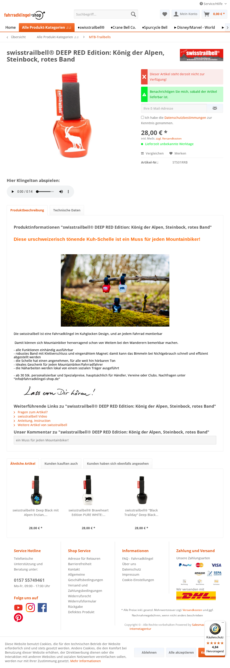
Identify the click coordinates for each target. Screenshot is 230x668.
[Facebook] (42, 611)
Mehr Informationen (85, 661)
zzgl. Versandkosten (169, 138)
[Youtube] (18, 611)
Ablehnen (149, 652)
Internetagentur (140, 629)
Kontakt (74, 569)
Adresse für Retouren (84, 558)
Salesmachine (201, 625)
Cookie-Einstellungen (138, 580)
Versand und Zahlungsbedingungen (85, 588)
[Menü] (223, 623)
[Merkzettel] (165, 14)
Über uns (129, 564)
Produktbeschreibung (27, 210)
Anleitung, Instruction (34, 420)
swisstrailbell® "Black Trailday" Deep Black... (141, 512)
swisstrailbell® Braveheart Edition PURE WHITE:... (88, 512)
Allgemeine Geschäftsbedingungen (85, 577)
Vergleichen (154, 153)
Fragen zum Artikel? (32, 412)
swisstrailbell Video (32, 416)
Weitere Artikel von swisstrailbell (42, 425)
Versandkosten (192, 610)
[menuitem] (106, 14)
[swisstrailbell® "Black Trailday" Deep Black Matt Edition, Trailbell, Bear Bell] (141, 490)
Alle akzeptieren (181, 652)
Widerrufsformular (82, 601)
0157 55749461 (29, 580)
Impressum (130, 574)
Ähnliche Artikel (22, 463)
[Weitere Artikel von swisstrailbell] (201, 57)
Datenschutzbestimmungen (185, 117)
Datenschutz (131, 569)
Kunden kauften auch (61, 463)
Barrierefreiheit (79, 564)
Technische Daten (66, 210)
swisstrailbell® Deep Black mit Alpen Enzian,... (36, 512)
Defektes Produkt (81, 612)
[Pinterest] (18, 621)
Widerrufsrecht (79, 596)
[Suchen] (133, 14)
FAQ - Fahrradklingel (137, 558)
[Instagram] (30, 611)
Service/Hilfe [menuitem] (213, 4)
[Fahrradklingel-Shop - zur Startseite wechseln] (23, 15)
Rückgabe (75, 606)
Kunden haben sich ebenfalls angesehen (118, 463)
